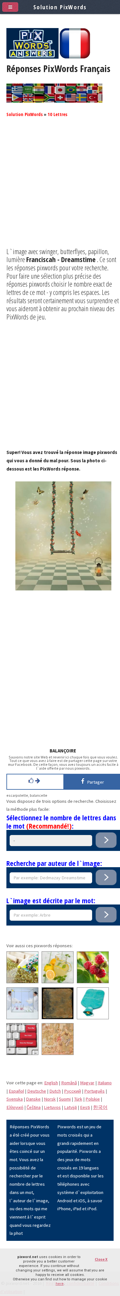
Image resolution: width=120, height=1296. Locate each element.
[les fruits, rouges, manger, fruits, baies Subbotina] (93, 982)
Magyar (87, 1083)
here (60, 1284)
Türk (78, 1099)
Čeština (34, 1107)
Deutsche (36, 1091)
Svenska (14, 1099)
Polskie (92, 1099)
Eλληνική (14, 1107)
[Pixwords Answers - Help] (32, 57)
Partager (94, 782)
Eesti (85, 1107)
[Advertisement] (60, 187)
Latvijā (70, 1107)
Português (94, 1091)
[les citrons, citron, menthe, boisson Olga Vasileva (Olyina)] (58, 982)
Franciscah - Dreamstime (61, 259)
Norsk (50, 1099)
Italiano (105, 1083)
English (51, 1083)
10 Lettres (57, 114)
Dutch (55, 1091)
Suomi (65, 1099)
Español (16, 1091)
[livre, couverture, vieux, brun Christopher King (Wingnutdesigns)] (58, 1018)
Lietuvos (52, 1107)
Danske (33, 1099)
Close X (101, 1259)
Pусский (72, 1091)
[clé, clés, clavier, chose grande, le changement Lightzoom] (22, 1053)
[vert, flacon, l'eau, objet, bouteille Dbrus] (93, 1018)
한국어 (100, 1107)
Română (69, 1083)
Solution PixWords (24, 114)
